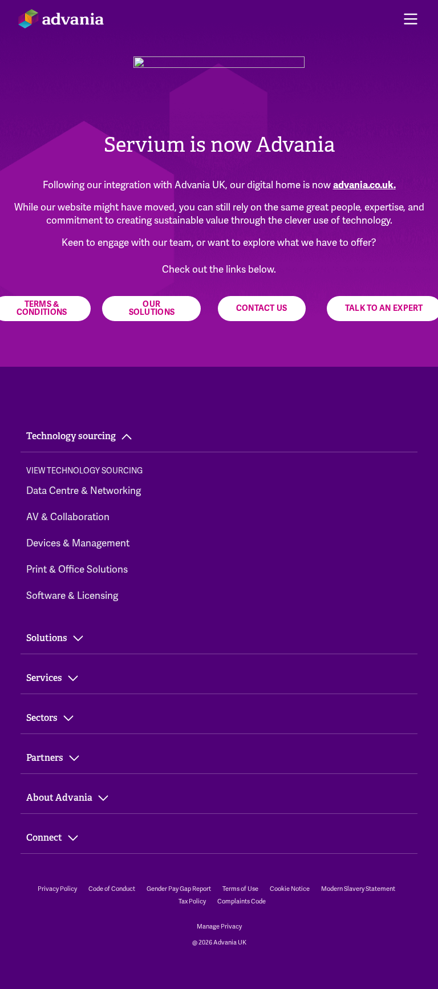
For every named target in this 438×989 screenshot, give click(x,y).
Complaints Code (241, 901)
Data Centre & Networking (83, 490)
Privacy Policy (57, 889)
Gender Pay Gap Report (179, 889)
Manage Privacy (219, 926)
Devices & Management (77, 543)
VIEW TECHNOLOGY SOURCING (84, 470)
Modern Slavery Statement (358, 889)
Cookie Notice (290, 889)
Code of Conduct (111, 889)
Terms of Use (240, 889)
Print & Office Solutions (77, 569)
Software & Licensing (72, 595)
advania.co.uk (363, 185)
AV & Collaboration (68, 516)
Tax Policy (192, 901)
